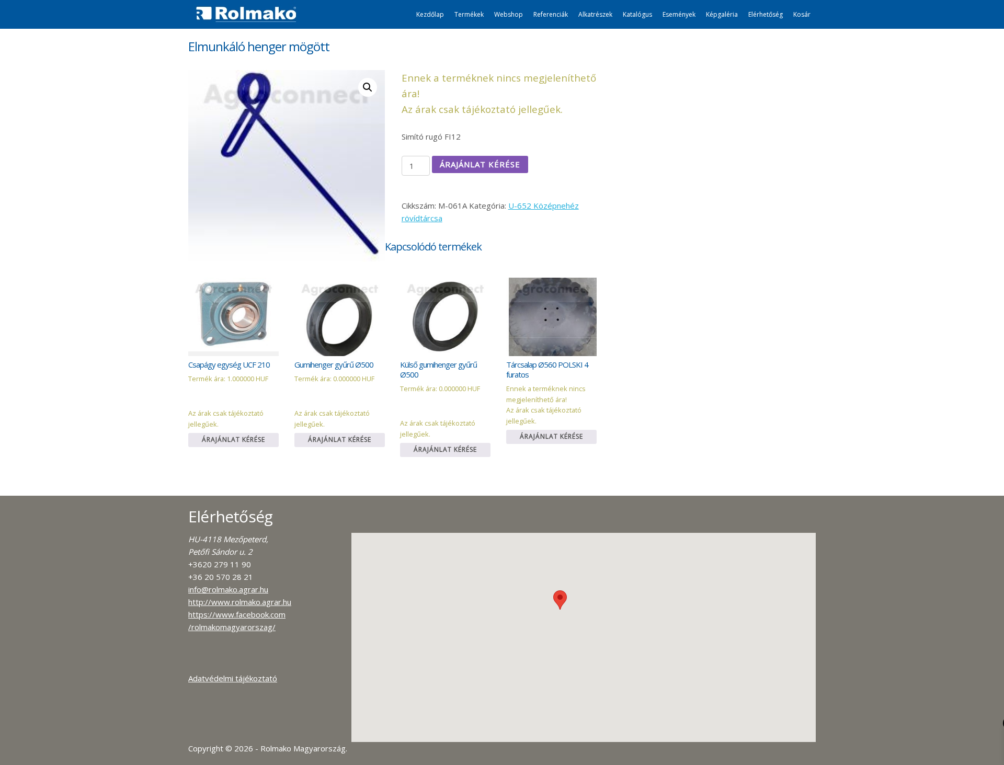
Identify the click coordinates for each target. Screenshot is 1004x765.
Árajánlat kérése (480, 164)
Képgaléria (722, 14)
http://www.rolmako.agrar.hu (239, 602)
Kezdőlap (430, 14)
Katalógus (637, 14)
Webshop (508, 14)
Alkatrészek (595, 14)
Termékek (469, 14)
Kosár (802, 14)
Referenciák (550, 14)
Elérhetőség (765, 14)
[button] (560, 600)
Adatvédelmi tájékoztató (232, 678)
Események (679, 14)
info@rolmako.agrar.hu (228, 589)
